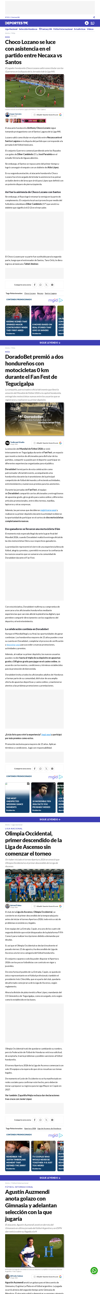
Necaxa (40, 293)
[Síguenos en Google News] (52, 284)
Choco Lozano (30, 293)
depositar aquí (13, 644)
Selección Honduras (28, 29)
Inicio (7, 33)
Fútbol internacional (19, 1183)
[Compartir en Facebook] (34, 284)
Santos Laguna (51, 293)
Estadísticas (79, 29)
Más (13, 33)
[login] (87, 23)
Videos (90, 29)
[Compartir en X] (46, 284)
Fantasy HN (16, 17)
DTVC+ (7, 17)
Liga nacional (16, 824)
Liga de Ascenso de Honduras (49, 1128)
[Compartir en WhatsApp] (40, 284)
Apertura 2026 (30, 1128)
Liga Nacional (11, 29)
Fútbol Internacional (63, 29)
